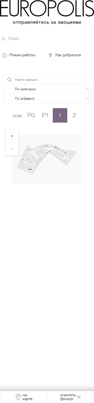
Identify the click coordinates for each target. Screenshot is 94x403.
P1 (45, 115)
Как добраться (67, 55)
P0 (31, 115)
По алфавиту (25, 98)
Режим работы (22, 55)
